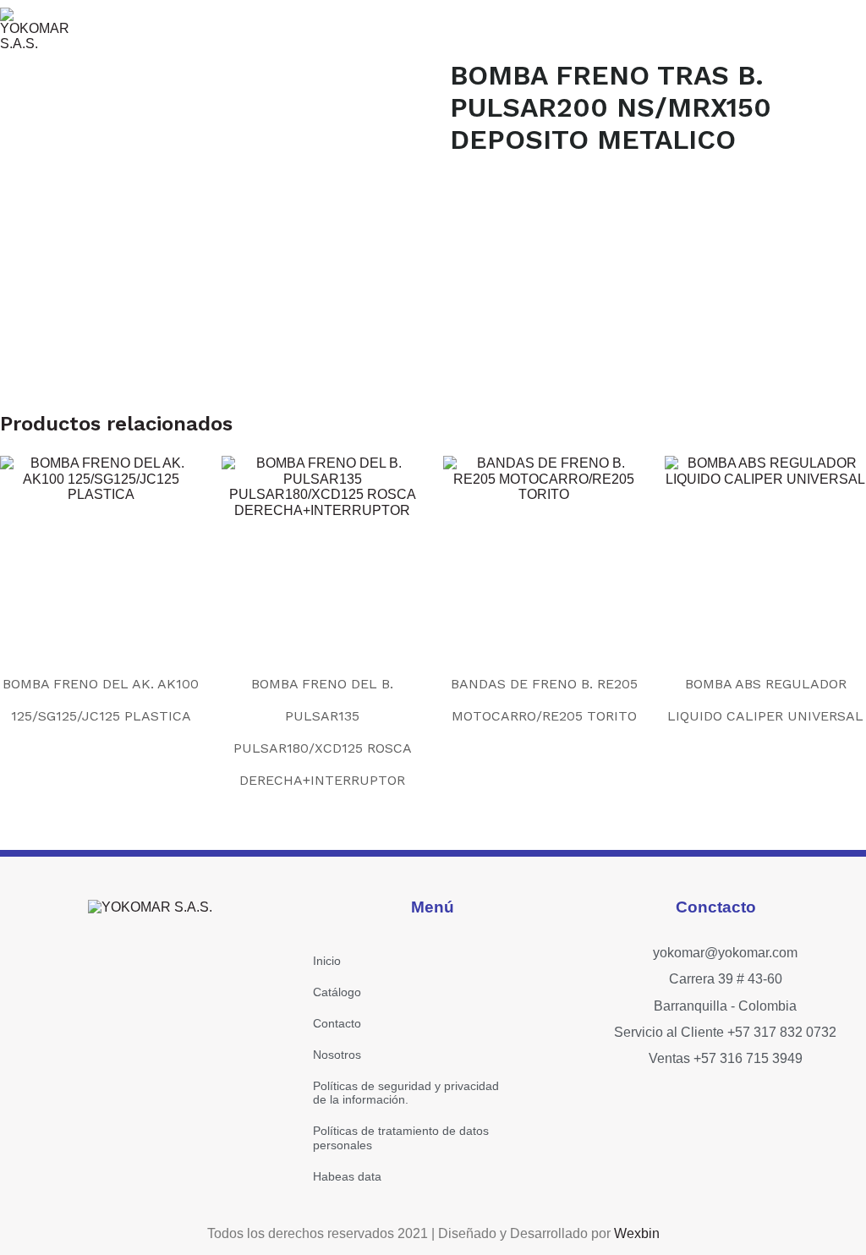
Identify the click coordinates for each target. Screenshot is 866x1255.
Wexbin (637, 1233)
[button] (640, 29)
